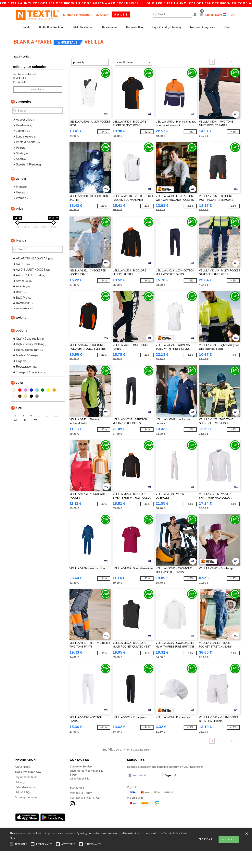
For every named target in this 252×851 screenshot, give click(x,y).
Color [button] (19, 382)
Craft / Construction (51, 27)
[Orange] (54, 390)
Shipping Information (77, 14)
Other (227, 27)
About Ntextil (23, 766)
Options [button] (21, 330)
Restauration (110, 27)
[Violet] (25, 390)
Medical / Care (135, 27)
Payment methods (26, 777)
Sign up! (170, 775)
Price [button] (19, 208)
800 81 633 (77, 787)
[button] (195, 14)
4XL (26, 420)
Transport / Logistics (202, 27)
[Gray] (37, 396)
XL (46, 415)
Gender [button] (21, 178)
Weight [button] (21, 317)
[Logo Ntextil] (37, 15)
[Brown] (20, 396)
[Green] (42, 390)
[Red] (20, 390)
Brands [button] (21, 240)
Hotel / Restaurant (82, 27)
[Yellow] (48, 390)
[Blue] (31, 390)
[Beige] (14, 390)
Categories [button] (24, 101)
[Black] (31, 396)
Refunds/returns (25, 787)
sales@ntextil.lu (79, 778)
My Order (101, 14)
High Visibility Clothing (166, 27)
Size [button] (19, 408)
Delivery (20, 782)
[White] (14, 396)
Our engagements (26, 797)
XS (15, 415)
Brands (26, 27)
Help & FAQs (23, 792)
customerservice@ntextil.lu (86, 770)
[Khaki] (25, 396)
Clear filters (37, 89)
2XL (56, 415)
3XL (15, 420)
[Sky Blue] (37, 390)
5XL (36, 420)
